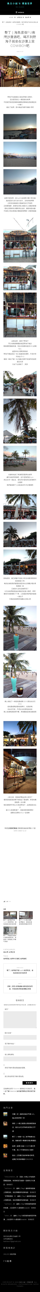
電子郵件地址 (10, 1044)
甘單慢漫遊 (9, 1196)
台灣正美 (19, 17)
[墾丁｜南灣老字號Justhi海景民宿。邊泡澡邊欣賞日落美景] (10, 915)
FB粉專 (7, 1261)
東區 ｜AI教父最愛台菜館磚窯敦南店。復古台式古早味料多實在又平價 (24, 1127)
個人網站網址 (9, 1054)
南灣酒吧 (23, 959)
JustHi (19, 198)
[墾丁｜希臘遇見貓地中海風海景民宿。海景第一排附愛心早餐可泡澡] (10, 931)
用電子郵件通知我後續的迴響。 (16, 1068)
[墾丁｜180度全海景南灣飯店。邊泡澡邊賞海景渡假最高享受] (26, 915)
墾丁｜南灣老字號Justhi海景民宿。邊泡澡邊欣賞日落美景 (9, 922)
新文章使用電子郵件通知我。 (15, 1076)
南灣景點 (6, 959)
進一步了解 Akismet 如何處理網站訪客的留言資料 (19, 1091)
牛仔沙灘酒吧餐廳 (11, 828)
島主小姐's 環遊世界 (20, 3)
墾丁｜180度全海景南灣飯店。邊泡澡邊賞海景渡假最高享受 (25, 922)
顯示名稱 (8, 1033)
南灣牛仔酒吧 (15, 959)
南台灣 (27, 17)
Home (11, 17)
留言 (7, 1009)
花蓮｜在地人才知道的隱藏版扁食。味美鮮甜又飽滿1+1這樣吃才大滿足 (19, 1180)
